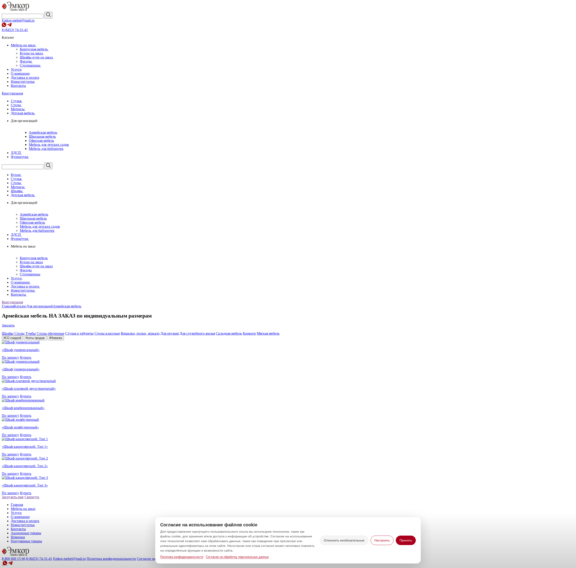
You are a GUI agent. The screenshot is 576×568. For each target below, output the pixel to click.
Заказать (8, 325)
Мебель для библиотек (46, 149)
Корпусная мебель (34, 49)
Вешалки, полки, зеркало (140, 333)
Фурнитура (20, 157)
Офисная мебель (41, 140)
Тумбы (30, 333)
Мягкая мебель (268, 333)
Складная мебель (229, 333)
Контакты (18, 86)
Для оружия (169, 333)
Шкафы (17, 191)
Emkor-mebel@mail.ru (18, 20)
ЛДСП (16, 153)
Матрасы (18, 109)
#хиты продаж (35, 338)
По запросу (10, 357)
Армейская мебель (43, 132)
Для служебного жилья (197, 333)
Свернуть (32, 497)
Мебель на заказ (23, 45)
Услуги (16, 69)
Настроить (382, 540)
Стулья (16, 101)
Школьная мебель (42, 136)
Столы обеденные (50, 333)
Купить (25, 357)
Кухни (16, 175)
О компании (20, 73)
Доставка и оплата (25, 77)
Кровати (249, 333)
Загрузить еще (13, 497)
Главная (8, 306)
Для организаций (39, 306)
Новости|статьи (23, 81)
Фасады (26, 61)
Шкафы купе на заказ (37, 57)
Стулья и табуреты (79, 333)
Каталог (20, 306)
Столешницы (30, 65)
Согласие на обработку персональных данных (237, 557)
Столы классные (107, 333)
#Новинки (55, 338)
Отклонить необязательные (344, 540)
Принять (406, 540)
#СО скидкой (12, 338)
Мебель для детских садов (49, 145)
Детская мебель (23, 113)
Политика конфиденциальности (181, 557)
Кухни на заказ (32, 53)
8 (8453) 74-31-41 (15, 30)
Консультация (12, 93)
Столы (16, 105)
